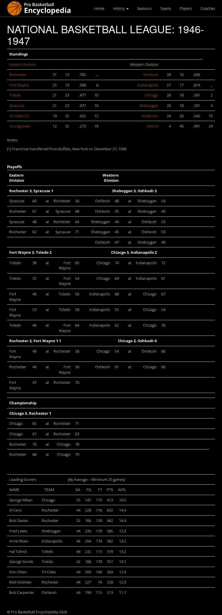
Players (186, 8)
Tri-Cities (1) (19, 115)
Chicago (151, 95)
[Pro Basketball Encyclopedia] (41, 8)
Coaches (208, 8)
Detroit (152, 126)
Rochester (17, 74)
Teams (165, 8)
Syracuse (16, 105)
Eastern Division (22, 64)
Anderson (150, 115)
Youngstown (19, 126)
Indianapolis (148, 85)
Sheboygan (148, 105)
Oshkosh (150, 74)
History (119, 8)
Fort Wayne (19, 85)
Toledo (15, 95)
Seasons (144, 8)
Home (99, 8)
